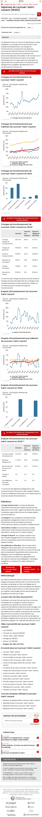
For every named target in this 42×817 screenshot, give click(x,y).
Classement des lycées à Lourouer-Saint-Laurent (20, 670)
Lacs (10, 18)
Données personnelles (18, 791)
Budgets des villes (10, 4)
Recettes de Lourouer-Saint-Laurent (11, 569)
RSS (20, 793)
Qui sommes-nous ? (8, 789)
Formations (8, 732)
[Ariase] (11, 815)
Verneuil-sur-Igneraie (20, 18)
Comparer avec (6, 32)
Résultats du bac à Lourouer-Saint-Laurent (18, 703)
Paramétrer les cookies (32, 791)
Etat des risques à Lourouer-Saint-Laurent (18, 681)
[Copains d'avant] (11, 811)
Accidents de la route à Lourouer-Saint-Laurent (20, 668)
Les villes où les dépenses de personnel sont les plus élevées (22, 219)
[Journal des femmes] (11, 803)
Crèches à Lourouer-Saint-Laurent (15, 676)
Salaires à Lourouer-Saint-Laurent (15, 654)
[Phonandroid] (31, 815)
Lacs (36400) (8, 630)
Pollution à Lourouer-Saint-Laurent (15, 689)
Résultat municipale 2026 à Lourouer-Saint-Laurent (21, 700)
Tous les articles (13, 793)
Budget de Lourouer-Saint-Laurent (30, 569)
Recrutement (7, 791)
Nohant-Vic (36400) (10, 641)
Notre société (24, 789)
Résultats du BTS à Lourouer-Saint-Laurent (18, 708)
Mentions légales (34, 793)
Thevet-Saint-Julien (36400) (13, 636)
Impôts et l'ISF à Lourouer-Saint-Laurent (17, 660)
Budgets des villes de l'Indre (13, 644)
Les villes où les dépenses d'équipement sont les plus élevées (22, 433)
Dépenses (5, 37)
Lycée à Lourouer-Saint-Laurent (14, 673)
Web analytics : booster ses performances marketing (18, 745)
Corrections (25, 793)
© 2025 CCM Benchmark (25, 794)
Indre (19, 4)
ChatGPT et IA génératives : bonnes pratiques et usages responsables (15, 738)
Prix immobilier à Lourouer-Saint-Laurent (17, 657)
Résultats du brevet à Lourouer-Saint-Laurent (19, 706)
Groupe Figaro (14, 794)
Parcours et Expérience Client (13, 752)
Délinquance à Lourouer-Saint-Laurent (17, 687)
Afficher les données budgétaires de (13, 27)
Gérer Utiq (5, 793)
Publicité (31, 789)
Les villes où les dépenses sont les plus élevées (22, 72)
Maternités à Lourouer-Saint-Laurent (16, 679)
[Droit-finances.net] (31, 807)
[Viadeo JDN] (31, 811)
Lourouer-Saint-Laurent (30, 4)
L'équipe (17, 789)
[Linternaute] (11, 807)
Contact (37, 789)
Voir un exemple (34, 724)
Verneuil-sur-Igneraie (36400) (14, 633)
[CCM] (31, 803)
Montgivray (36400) (10, 638)
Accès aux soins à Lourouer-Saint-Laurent (18, 684)
